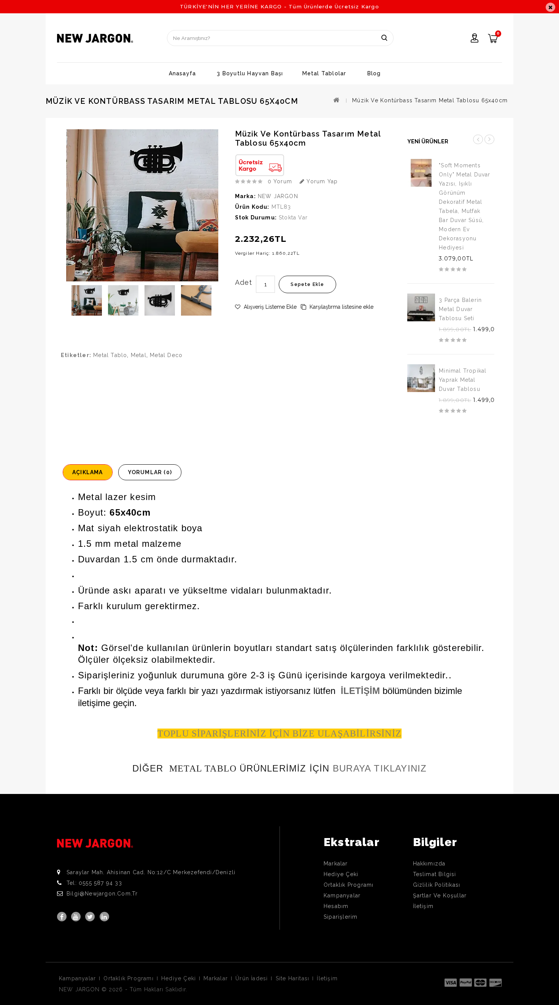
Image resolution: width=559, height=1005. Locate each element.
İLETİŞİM (360, 691)
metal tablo (110, 355)
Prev (478, 139)
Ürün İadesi (251, 978)
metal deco (166, 355)
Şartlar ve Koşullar (440, 895)
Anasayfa (182, 73)
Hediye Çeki (341, 874)
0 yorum (280, 181)
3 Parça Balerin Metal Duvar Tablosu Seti (460, 309)
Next (489, 139)
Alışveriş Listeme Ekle (269, 307)
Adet (244, 282)
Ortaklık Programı (348, 885)
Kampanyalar (342, 895)
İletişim (423, 906)
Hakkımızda (429, 864)
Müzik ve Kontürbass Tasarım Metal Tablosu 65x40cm (430, 100)
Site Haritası (293, 978)
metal (138, 355)
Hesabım (336, 906)
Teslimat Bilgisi (434, 874)
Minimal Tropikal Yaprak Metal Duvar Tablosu (462, 380)
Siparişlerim (340, 917)
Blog (374, 73)
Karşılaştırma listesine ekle (340, 307)
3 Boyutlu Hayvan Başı (250, 73)
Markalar (336, 864)
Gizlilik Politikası (437, 885)
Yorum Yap (321, 181)
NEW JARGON (278, 196)
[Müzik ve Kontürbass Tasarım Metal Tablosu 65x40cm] (86, 300)
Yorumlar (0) (150, 472)
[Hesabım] (474, 39)
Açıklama (87, 472)
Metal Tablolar (324, 73)
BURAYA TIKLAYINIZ (380, 768)
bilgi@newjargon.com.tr (102, 894)
